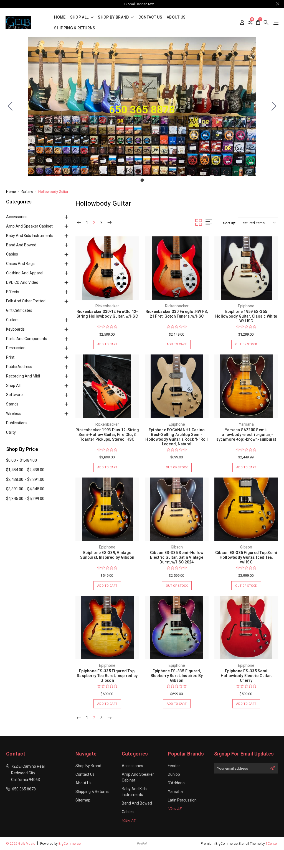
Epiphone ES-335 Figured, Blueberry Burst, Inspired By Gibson (177, 676)
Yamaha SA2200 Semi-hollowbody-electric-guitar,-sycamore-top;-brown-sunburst (246, 434)
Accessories (16, 217)
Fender (174, 766)
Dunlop (174, 774)
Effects (12, 292)
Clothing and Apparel (24, 273)
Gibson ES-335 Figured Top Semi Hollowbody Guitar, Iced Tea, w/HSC (246, 557)
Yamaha (175, 791)
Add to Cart (107, 344)
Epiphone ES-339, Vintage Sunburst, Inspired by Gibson (107, 555)
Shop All (13, 385)
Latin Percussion (182, 800)
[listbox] (258, 223)
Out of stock (246, 344)
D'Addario (176, 783)
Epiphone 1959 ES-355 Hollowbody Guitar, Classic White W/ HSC (246, 316)
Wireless (13, 413)
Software (14, 394)
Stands (12, 404)
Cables (12, 254)
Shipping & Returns (74, 28)
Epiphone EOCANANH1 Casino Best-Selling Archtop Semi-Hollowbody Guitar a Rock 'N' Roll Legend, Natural (176, 437)
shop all (80, 17)
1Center (272, 844)
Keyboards (15, 329)
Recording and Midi (23, 376)
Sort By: (229, 223)
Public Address (19, 366)
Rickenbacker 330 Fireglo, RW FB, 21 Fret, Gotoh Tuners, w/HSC (177, 313)
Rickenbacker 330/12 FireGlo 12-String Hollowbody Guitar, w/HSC (107, 313)
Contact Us (150, 17)
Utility (11, 432)
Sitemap (82, 800)
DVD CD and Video (22, 282)
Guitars (12, 320)
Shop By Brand (114, 17)
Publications (16, 423)
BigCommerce (70, 844)
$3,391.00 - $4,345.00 (25, 488)
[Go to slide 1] (10, 106)
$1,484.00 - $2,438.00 (25, 469)
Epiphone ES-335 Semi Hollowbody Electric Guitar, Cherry (246, 676)
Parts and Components (26, 338)
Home (59, 17)
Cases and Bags (20, 263)
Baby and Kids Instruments (29, 235)
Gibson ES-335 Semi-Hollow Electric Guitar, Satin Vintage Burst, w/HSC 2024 (176, 557)
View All (128, 820)
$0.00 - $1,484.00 (21, 460)
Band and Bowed (21, 245)
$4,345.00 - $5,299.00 (25, 498)
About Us (176, 17)
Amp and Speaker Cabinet (29, 226)
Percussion (16, 348)
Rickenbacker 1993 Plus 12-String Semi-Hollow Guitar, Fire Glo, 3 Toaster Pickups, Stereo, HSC (107, 434)
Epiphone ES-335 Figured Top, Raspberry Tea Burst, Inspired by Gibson (107, 676)
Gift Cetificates (19, 310)
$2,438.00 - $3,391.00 (25, 479)
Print (10, 357)
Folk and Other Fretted (25, 301)
